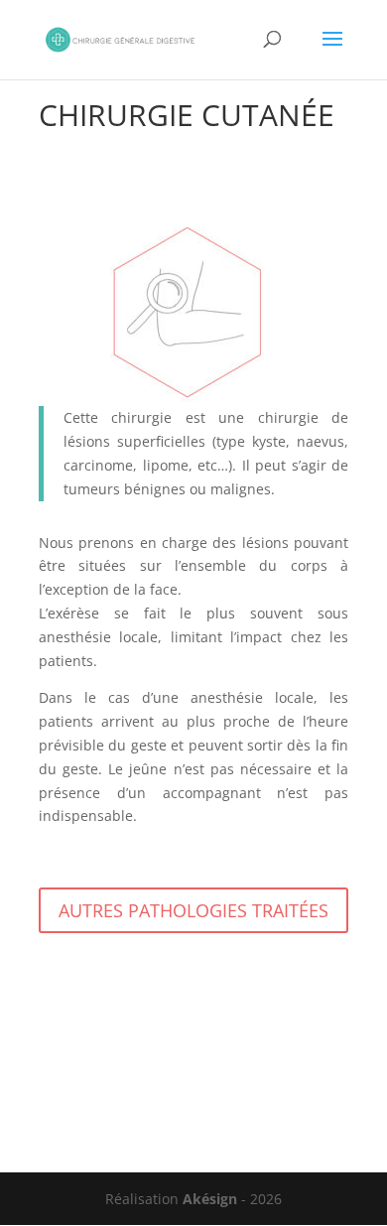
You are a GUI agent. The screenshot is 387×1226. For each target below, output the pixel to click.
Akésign (210, 1198)
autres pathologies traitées (193, 910)
